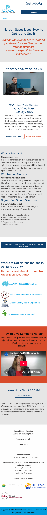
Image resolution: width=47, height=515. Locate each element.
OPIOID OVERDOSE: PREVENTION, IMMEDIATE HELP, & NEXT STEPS (23, 245)
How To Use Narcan (33, 136)
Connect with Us (23, 395)
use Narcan (22, 206)
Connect (33, 12)
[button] (23, 83)
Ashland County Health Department (24, 303)
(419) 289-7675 (26, 439)
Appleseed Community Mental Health (26, 294)
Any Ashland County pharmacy (22, 314)
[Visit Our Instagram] (27, 447)
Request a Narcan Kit (14, 136)
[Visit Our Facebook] (20, 447)
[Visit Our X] (23, 447)
